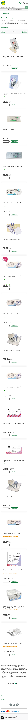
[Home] (27, 3)
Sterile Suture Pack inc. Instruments (14, 497)
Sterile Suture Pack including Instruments (12, 351)
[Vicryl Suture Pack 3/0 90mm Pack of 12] (14, 449)
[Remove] (4, 68)
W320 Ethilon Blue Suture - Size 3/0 (13, 166)
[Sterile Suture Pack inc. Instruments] (14, 486)
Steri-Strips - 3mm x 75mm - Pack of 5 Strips (14, 94)
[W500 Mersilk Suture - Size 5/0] (14, 265)
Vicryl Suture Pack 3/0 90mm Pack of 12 (13, 461)
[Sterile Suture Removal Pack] (14, 228)
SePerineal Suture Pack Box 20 (12, 643)
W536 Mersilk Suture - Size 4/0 (12, 203)
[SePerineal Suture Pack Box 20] (14, 632)
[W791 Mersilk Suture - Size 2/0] (14, 522)
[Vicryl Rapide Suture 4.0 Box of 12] (14, 559)
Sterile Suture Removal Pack (11, 239)
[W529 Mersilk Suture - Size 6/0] (14, 303)
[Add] (8, 68)
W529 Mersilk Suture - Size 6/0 (12, 314)
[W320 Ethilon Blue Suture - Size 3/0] (14, 155)
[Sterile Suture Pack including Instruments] (14, 339)
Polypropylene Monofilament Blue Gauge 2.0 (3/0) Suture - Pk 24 (13, 607)
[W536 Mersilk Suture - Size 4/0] (14, 192)
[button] (14, 27)
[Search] (26, 7)
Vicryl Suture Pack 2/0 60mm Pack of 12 (13, 424)
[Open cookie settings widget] (2, 717)
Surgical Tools (5, 13)
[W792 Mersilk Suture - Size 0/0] (14, 376)
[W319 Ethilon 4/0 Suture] (14, 119)
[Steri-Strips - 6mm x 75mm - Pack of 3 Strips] (14, 46)
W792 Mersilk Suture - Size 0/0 (12, 387)
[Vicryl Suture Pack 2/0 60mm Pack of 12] (14, 413)
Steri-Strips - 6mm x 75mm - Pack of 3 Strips (14, 57)
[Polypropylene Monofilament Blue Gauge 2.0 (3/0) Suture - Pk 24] (14, 595)
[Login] (21, 2)
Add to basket (14, 68)
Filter (3, 31)
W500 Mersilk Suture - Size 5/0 (12, 276)
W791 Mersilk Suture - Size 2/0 (12, 533)
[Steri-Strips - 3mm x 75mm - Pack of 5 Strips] (14, 82)
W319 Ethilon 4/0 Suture (10, 130)
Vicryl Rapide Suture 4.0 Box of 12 (13, 570)
